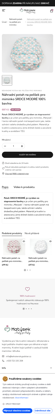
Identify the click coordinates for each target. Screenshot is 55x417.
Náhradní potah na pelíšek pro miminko (15, 22)
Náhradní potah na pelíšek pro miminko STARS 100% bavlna (38, 260)
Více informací (21, 397)
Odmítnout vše (42, 410)
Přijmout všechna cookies (17, 410)
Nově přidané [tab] (32, 233)
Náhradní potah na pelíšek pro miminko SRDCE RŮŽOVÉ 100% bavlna (12, 260)
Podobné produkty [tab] (12, 233)
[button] (25, 270)
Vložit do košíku (27, 155)
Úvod (4, 22)
